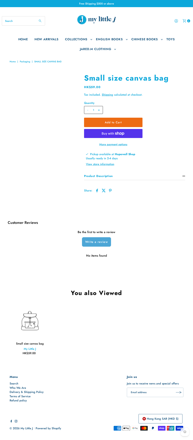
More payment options (113, 144)
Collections (76, 39)
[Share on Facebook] (97, 190)
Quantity (89, 103)
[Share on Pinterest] (110, 190)
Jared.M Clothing (95, 49)
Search (14, 383)
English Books (109, 39)
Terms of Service (20, 396)
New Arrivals (46, 39)
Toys (170, 39)
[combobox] (23, 21)
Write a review (96, 242)
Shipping (107, 95)
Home (23, 39)
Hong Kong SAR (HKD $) (162, 419)
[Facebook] (11, 421)
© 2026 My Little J (21, 428)
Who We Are (18, 388)
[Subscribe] (178, 392)
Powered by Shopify (48, 428)
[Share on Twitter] (103, 190)
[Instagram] (16, 421)
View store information (100, 164)
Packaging (25, 61)
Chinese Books (144, 39)
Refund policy (18, 400)
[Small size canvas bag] (30, 320)
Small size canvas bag (30, 344)
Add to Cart (113, 122)
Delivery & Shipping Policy (27, 392)
